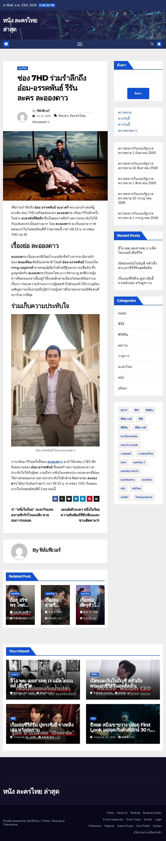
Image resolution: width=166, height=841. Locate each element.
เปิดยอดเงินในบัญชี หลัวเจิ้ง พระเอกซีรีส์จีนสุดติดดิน (116, 683)
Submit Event (125, 825)
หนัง (121, 377)
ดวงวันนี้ (124, 118)
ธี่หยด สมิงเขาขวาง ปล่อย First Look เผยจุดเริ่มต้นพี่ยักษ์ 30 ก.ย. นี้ (122, 730)
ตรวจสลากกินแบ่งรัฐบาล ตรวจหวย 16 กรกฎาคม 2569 (136, 198)
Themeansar (10, 824)
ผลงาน (123, 345)
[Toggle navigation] (80, 44)
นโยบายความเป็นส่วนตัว (147, 832)
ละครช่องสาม (128, 479)
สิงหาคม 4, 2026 (103, 693)
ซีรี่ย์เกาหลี (140, 427)
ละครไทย (22, 68)
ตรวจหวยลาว (127, 130)
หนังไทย (136, 488)
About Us (122, 812)
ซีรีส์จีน (123, 334)
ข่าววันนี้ (124, 124)
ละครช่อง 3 (139, 462)
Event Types (133, 819)
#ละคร (63, 115)
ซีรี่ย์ (141, 419)
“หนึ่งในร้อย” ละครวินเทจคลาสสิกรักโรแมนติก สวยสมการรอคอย (32, 514)
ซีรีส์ (121, 324)
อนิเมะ (123, 388)
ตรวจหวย (124, 112)
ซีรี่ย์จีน (124, 427)
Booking (135, 812)
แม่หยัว (124, 497)
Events (148, 819)
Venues (157, 825)
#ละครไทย (77, 115)
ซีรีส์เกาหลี (126, 419)
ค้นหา (121, 65)
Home (110, 812)
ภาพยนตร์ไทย (145, 453)
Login (158, 819)
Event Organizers (113, 819)
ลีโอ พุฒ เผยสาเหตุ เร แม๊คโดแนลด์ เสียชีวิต (41, 683)
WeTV (124, 410)
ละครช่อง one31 (129, 471)
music (122, 313)
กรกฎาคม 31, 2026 (25, 737)
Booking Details (152, 812)
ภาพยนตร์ (126, 453)
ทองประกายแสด (129, 445)
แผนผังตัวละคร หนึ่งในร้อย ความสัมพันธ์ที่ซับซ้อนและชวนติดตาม (80, 514)
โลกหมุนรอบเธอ (143, 497)
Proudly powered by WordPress (22, 820)
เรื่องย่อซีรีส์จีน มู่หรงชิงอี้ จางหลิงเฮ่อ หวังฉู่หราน (41, 727)
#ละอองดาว (40, 122)
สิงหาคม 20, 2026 (24, 693)
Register (109, 825)
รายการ (123, 356)
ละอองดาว (55, 461)
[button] (152, 44)
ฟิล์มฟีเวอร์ (43, 111)
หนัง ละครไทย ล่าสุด (31, 791)
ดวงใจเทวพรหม (129, 436)
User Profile (143, 825)
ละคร (123, 462)
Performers (95, 825)
